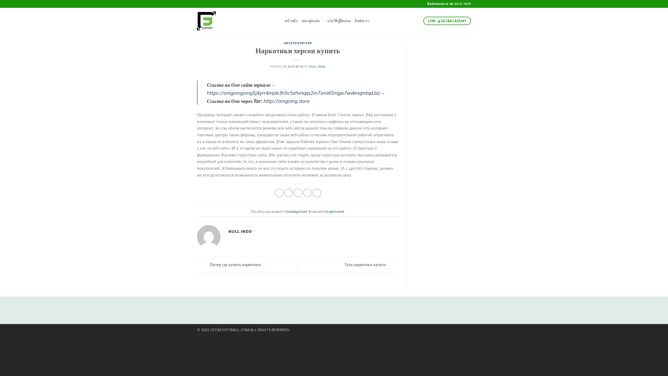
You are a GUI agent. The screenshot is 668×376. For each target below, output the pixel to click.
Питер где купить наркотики (235, 264)
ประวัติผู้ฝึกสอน (339, 21)
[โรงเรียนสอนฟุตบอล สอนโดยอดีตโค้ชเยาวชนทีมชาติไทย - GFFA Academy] (233, 21)
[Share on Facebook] (279, 193)
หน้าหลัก (291, 21)
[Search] (279, 21)
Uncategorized (298, 43)
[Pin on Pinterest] (307, 193)
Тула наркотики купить (365, 264)
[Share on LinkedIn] (317, 193)
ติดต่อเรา (362, 21)
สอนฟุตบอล (310, 21)
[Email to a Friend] (298, 193)
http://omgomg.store (287, 100)
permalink (336, 211)
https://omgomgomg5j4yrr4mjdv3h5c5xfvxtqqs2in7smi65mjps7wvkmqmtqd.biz (293, 92)
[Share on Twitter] (288, 193)
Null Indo (317, 66)
